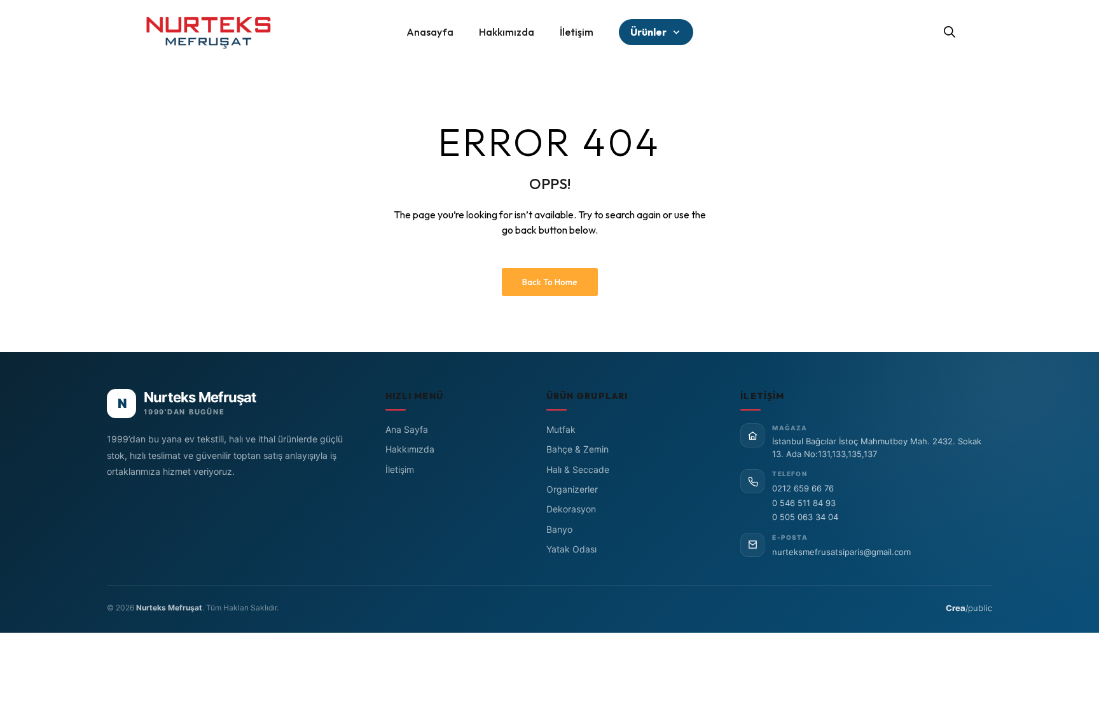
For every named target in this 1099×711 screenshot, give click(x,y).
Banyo (559, 529)
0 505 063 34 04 (805, 517)
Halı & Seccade (577, 469)
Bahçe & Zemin (577, 449)
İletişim (399, 469)
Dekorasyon (571, 508)
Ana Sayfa (406, 429)
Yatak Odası (571, 549)
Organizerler (572, 489)
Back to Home (549, 282)
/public (969, 608)
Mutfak (561, 429)
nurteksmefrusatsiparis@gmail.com (841, 552)
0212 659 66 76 (803, 488)
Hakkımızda (409, 449)
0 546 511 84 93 (804, 503)
